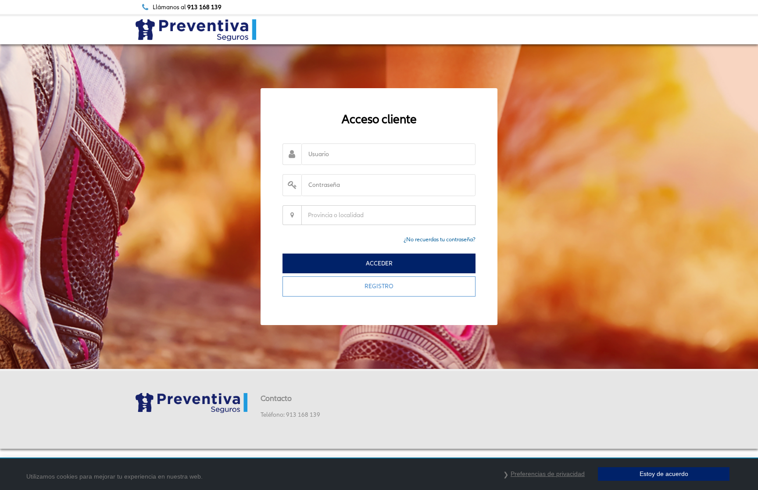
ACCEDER (379, 263)
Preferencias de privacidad (548, 473)
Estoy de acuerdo (664, 473)
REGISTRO (379, 286)
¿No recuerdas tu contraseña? (440, 239)
